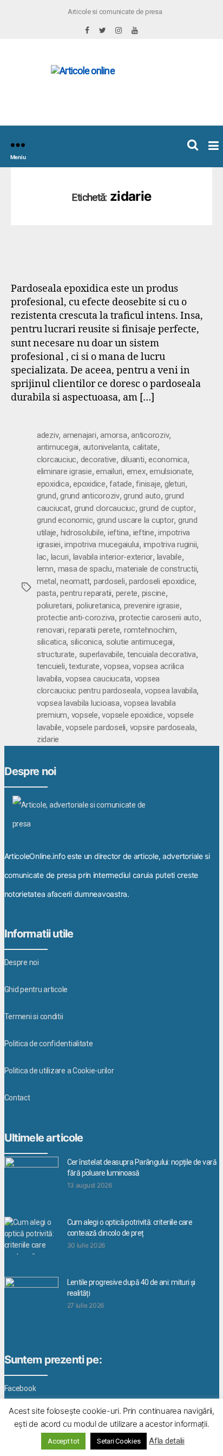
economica (167, 459)
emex (136, 471)
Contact (17, 1097)
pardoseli (109, 581)
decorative (98, 459)
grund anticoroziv (90, 496)
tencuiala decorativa (161, 654)
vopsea (115, 666)
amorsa (113, 435)
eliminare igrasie (64, 471)
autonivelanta (106, 447)
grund (46, 496)
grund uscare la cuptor (135, 520)
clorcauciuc (56, 459)
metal (46, 581)
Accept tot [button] (63, 1441)
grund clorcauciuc (104, 508)
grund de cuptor (166, 508)
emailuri (109, 471)
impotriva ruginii (170, 544)
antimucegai (57, 447)
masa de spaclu (85, 569)
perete (126, 593)
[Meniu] (18, 145)
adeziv (47, 435)
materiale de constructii (156, 569)
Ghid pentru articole (36, 989)
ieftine (143, 532)
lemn (45, 569)
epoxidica (53, 484)
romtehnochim (149, 630)
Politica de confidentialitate (48, 1043)
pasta (46, 593)
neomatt (74, 581)
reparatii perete (94, 630)
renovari (50, 630)
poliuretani (54, 606)
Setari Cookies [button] (118, 1441)
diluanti (133, 459)
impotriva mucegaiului (101, 544)
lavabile (169, 557)
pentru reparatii (86, 593)
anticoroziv (150, 435)
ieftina (118, 532)
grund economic (65, 520)
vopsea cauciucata (97, 679)
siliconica (86, 642)
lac (42, 557)
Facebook (20, 1388)
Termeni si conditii (33, 1016)
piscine (154, 593)
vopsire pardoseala (162, 727)
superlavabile (101, 654)
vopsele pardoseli (95, 727)
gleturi (175, 484)
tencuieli (51, 666)
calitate (145, 447)
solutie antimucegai (139, 642)
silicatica (51, 642)
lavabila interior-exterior (113, 557)
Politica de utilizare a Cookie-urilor (59, 1070)
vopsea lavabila (170, 691)
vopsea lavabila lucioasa (78, 703)
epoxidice (89, 484)
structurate (56, 654)
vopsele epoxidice (132, 715)
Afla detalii (167, 1441)
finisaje (148, 484)
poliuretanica (98, 606)
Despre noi (21, 962)
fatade (120, 484)
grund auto (141, 496)
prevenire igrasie (152, 606)
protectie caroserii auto (159, 617)
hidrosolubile (82, 532)
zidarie (48, 739)
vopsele (84, 715)
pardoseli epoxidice (161, 581)
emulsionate (170, 471)
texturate (84, 666)
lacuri (60, 557)
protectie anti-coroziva (76, 617)
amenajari (79, 435)
